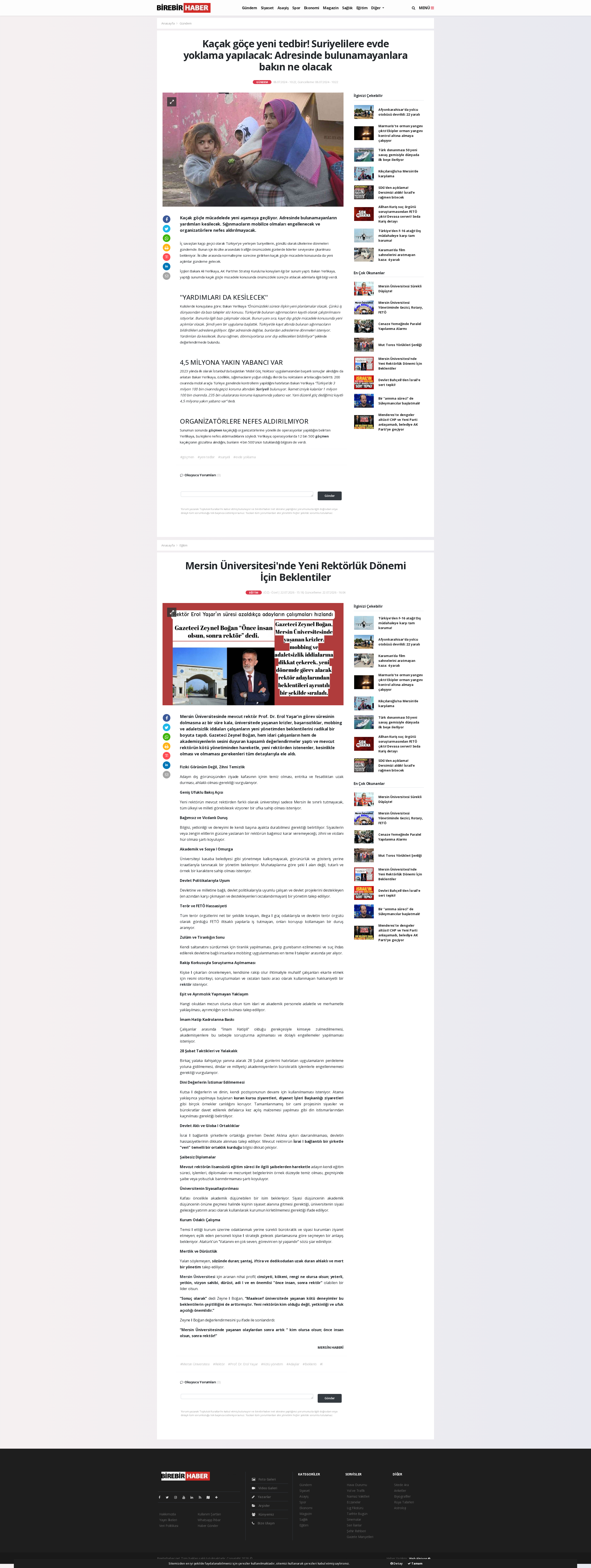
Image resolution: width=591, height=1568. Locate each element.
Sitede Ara (401, 1485)
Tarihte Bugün (357, 1513)
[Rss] (202, 1497)
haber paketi (283, 1558)
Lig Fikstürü (355, 1508)
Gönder (330, 496)
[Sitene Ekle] (218, 1497)
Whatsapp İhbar (209, 1520)
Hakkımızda (167, 1514)
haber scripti (302, 1558)
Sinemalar (354, 1519)
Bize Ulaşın (266, 1523)
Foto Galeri (267, 1479)
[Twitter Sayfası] (169, 1497)
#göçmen (187, 457)
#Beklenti (309, 1364)
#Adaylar (292, 1364)
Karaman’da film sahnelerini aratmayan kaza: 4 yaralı (396, 255)
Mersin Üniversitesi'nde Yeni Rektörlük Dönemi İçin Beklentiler (400, 363)
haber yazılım (320, 1558)
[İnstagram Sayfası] (177, 1497)
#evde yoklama (244, 457)
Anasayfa (168, 23)
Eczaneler (354, 1502)
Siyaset (267, 7)
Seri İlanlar (354, 1525)
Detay (398, 1563)
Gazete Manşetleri (360, 1537)
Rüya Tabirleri (404, 1502)
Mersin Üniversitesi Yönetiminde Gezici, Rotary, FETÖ (400, 307)
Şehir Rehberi (356, 1531)
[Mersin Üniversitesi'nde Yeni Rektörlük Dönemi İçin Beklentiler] (253, 653)
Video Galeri (267, 1488)
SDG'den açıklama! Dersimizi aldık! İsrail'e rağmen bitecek (396, 192)
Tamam (416, 1563)
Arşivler (264, 1505)
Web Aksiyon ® (420, 1558)
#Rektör (219, 1364)
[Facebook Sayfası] (161, 1497)
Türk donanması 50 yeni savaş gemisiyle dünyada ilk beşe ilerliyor (398, 155)
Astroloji (400, 1508)
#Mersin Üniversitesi (195, 1364)
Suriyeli (263, 389)
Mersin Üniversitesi (198, 1276)
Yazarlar (264, 1497)
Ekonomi (311, 7)
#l (321, 1364)
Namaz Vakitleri (358, 1496)
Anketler (400, 1490)
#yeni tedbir (206, 457)
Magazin (330, 7)
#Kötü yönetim (272, 1364)
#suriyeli (224, 457)
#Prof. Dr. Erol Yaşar (243, 1364)
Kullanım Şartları (209, 1514)
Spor (296, 7)
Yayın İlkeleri (168, 1520)
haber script (339, 1558)
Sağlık (347, 7)
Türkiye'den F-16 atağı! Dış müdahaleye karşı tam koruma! (399, 236)
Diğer (376, 7)
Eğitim (362, 7)
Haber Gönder (208, 1525)
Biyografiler (402, 1496)
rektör (186, 984)
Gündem (249, 7)
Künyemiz (266, 1514)
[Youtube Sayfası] (185, 1497)
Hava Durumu (357, 1485)
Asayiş (283, 7)
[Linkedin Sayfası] (193, 1497)
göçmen (215, 430)
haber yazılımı (263, 1558)
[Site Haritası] (210, 1497)
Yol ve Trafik (356, 1490)
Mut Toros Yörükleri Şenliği (400, 345)
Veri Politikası (168, 1525)
